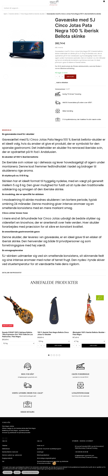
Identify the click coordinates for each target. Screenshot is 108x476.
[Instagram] (6, 438)
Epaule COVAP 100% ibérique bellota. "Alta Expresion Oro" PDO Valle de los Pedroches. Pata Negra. (17, 334)
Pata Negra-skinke (8, 426)
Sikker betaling (27, 412)
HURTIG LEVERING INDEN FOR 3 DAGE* (27, 393)
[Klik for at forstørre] (6, 77)
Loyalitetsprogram (80, 393)
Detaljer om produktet (12, 273)
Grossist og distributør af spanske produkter (16, 432)
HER (65, 469)
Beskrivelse (6, 130)
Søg (49, 8)
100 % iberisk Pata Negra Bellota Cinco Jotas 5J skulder (53, 333)
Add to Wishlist (62, 83)
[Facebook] (3, 438)
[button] (49, 355)
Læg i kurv (70, 77)
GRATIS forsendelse (80, 374)
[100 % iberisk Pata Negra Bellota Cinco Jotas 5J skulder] (54, 309)
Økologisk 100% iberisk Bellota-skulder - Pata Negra (89, 333)
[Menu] (3, 3)
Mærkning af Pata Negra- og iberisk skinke (15, 430)
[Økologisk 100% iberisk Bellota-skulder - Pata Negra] (89, 309)
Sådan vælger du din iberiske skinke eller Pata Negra (19, 428)
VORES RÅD (6, 422)
